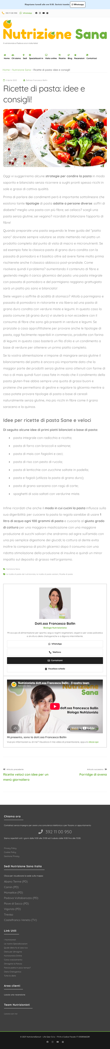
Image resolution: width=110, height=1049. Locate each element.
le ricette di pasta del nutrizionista (21, 574)
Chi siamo (16, 58)
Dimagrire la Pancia (13, 963)
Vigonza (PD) (12, 909)
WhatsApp (27, 13)
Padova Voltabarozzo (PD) (21, 898)
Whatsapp (78, 4)
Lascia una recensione (14, 994)
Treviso (8, 914)
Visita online (51, 58)
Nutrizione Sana (21, 69)
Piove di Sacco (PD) (16, 903)
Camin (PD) (11, 887)
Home (7, 58)
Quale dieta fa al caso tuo (16, 947)
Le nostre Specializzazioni (15, 943)
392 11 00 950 (11, 13)
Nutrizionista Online (13, 955)
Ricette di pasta (66, 574)
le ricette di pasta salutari (47, 574)
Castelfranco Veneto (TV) (20, 920)
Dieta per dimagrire (13, 951)
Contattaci (92, 58)
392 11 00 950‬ (58, 831)
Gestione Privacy (11, 856)
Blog (70, 58)
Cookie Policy (10, 852)
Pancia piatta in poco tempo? (17, 967)
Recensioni (79, 58)
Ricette (62, 58)
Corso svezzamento (13, 959)
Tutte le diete (10, 975)
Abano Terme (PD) (16, 881)
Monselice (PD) (13, 892)
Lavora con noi (10, 1013)
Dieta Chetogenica (12, 971)
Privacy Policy (10, 848)
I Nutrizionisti (10, 939)
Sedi (25, 58)
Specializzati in (36, 58)
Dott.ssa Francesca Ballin (55, 623)
